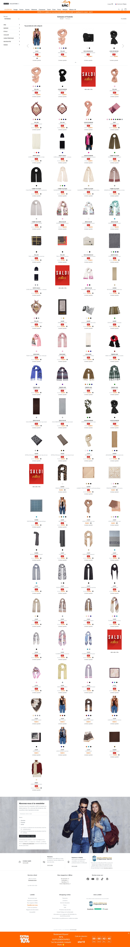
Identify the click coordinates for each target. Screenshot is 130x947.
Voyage (15, 9)
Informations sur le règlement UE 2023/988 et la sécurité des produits (65, 915)
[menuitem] (12, 25)
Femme (21, 9)
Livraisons (65, 900)
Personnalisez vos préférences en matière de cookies (65, 918)
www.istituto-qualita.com (108, 868)
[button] (75, 62)
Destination (121, 4)
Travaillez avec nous (32, 905)
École (54, 9)
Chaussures (42, 9)
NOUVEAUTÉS (7, 41)
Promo (59, 9)
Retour (65, 905)
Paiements (64, 898)
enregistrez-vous (27, 836)
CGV (65, 907)
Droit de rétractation (65, 903)
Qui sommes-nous (32, 898)
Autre (22, 824)
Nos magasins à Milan (32, 903)
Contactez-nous (32, 880)
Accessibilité (32, 912)
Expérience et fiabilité (32, 900)
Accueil (61, 18)
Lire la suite (25, 862)
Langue (110, 4)
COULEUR (6, 35)
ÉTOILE (5, 31)
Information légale (73, 929)
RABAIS (6, 45)
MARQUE (6, 28)
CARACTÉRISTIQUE (9, 38)
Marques (65, 9)
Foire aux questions (32, 907)
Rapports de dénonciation (32, 909)
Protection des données (65, 909)
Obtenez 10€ (72, 9)
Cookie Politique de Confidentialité (65, 912)
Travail (49, 9)
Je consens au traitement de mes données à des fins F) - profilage (33, 831)
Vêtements (34, 9)
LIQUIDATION (8, 9)
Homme (27, 9)
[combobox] (12, 18)
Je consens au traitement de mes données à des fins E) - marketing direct (33, 828)
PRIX (5, 25)
